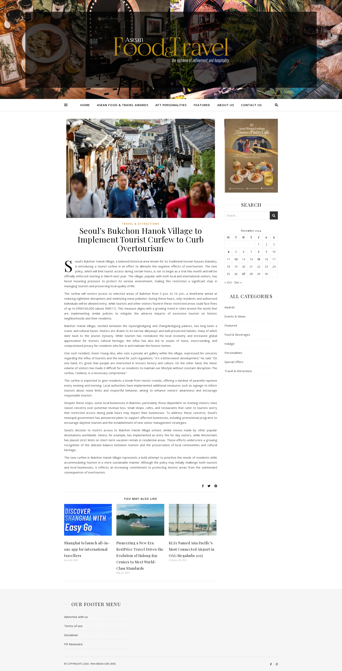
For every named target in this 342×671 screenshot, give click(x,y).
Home (85, 105)
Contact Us (251, 105)
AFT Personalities (171, 105)
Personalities (233, 353)
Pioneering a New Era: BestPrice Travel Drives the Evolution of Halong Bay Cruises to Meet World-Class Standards (140, 556)
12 (236, 259)
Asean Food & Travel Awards (122, 105)
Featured (202, 105)
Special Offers (233, 362)
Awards (229, 307)
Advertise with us (76, 617)
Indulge (229, 344)
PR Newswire (73, 644)
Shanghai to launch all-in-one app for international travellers (87, 549)
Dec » (238, 282)
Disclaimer (71, 635)
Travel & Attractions (140, 223)
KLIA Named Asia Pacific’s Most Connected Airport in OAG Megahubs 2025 (192, 549)
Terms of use (73, 626)
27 (243, 274)
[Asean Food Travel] (171, 48)
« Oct (228, 282)
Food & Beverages (237, 334)
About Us (225, 105)
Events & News (235, 316)
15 (258, 259)
